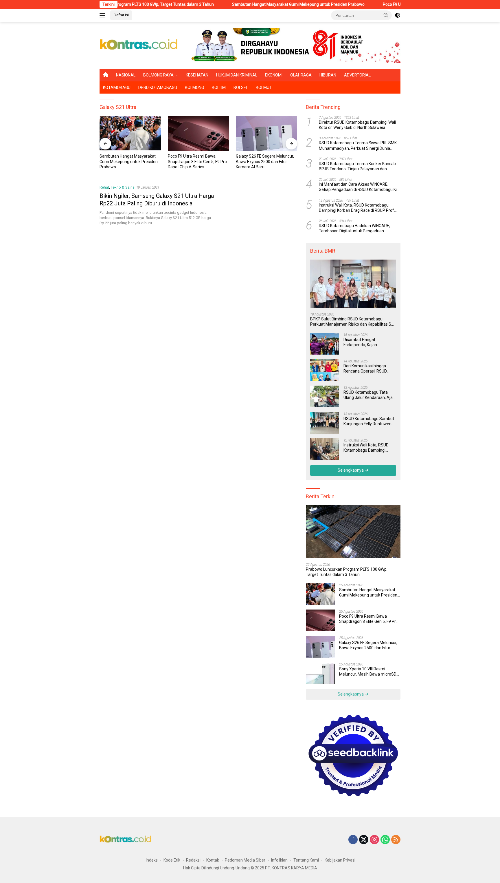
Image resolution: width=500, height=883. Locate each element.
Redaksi (193, 860)
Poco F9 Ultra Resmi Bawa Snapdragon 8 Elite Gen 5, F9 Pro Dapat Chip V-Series (129, 161)
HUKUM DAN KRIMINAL (236, 75)
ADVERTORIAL (357, 75)
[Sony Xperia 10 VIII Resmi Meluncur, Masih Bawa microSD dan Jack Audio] (266, 133)
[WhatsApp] (385, 840)
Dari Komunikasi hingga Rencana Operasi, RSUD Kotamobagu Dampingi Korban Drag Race (365, 369)
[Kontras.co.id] (139, 45)
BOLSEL (241, 87)
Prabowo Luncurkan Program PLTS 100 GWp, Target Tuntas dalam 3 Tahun (346, 572)
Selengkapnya (351, 470)
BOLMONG (194, 87)
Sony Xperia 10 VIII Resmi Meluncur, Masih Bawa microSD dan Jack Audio (264, 161)
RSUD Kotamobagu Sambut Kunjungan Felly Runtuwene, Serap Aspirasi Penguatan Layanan (369, 421)
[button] (386, 15)
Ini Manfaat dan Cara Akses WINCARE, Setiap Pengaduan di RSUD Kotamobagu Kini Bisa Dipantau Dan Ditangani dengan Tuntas (359, 187)
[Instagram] (374, 840)
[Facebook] (353, 840)
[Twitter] (363, 840)
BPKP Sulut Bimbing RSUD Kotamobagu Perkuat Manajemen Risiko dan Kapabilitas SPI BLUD (352, 322)
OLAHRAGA (301, 75)
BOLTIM (219, 87)
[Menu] (103, 15)
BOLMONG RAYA (158, 75)
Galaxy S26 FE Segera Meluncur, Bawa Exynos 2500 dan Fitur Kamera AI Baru (197, 161)
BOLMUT (264, 87)
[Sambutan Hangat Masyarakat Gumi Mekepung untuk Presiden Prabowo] (320, 594)
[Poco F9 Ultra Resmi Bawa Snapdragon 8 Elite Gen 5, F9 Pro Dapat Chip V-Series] (130, 133)
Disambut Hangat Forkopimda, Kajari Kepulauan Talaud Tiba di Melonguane (366, 342)
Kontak (212, 860)
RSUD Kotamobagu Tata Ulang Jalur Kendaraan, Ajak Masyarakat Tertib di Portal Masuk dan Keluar (369, 395)
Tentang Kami (306, 860)
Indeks (152, 860)
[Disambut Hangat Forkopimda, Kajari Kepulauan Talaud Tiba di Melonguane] (324, 344)
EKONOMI (273, 75)
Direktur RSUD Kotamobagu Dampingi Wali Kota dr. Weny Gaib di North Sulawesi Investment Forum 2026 (357, 125)
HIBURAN (327, 75)
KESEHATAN (197, 75)
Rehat (104, 187)
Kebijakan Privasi (340, 860)
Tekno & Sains (123, 187)
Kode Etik (171, 860)
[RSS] (395, 840)
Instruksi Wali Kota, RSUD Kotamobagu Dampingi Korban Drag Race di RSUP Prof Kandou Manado (356, 208)
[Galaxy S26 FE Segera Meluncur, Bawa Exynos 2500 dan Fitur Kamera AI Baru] (198, 133)
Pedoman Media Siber (245, 860)
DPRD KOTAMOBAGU (157, 87)
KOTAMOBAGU (116, 87)
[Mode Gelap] (397, 15)
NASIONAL (125, 75)
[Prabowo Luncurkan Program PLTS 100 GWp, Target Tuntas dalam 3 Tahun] (353, 531)
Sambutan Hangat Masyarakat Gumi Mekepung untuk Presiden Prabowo (267, 4)
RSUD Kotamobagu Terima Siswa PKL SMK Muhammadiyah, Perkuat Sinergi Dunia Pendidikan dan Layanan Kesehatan (358, 146)
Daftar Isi (121, 15)
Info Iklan (279, 860)
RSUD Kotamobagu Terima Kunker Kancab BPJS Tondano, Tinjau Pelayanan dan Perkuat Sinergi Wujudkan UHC (357, 166)
